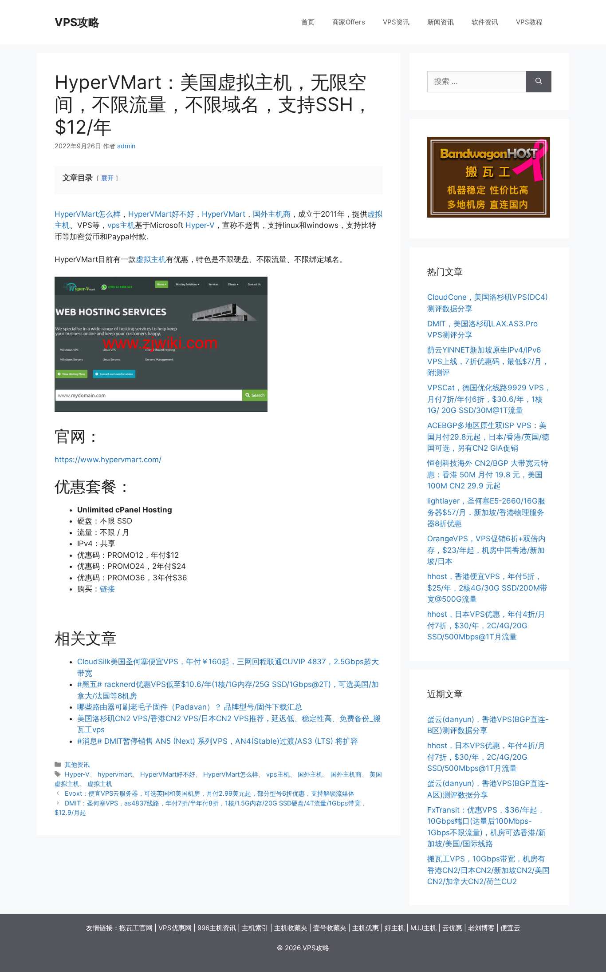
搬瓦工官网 (136, 928)
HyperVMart (223, 214)
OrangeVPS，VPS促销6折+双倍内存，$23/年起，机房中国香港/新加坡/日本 (486, 550)
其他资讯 (77, 764)
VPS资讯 (396, 22)
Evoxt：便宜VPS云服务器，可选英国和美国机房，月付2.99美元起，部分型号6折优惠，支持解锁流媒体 (209, 793)
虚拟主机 (151, 259)
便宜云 (510, 928)
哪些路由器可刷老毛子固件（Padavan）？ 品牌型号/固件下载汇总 (189, 706)
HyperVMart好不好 (161, 214)
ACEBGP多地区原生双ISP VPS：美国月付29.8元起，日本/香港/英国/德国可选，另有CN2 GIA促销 (488, 436)
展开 (107, 178)
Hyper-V (200, 225)
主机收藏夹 (290, 928)
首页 (308, 22)
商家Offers (348, 22)
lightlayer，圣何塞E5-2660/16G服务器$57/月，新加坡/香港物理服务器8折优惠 (486, 512)
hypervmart (115, 774)
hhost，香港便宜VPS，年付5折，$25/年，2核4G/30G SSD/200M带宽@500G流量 (487, 587)
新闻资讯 (440, 22)
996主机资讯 (216, 928)
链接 (107, 588)
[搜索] (538, 81)
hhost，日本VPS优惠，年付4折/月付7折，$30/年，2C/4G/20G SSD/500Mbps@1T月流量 (486, 625)
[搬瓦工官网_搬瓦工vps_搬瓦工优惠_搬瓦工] (488, 214)
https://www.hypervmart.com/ (108, 459)
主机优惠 (365, 928)
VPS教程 (529, 22)
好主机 (395, 928)
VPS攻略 (77, 22)
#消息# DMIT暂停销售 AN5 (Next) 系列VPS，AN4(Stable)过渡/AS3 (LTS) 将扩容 (217, 741)
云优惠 (452, 928)
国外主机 (310, 774)
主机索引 (255, 928)
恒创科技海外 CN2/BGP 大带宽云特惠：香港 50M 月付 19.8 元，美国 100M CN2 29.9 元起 (487, 474)
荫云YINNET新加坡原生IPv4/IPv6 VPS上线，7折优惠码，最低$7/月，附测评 (488, 361)
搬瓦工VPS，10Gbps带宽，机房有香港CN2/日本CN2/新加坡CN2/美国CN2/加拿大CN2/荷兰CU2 (488, 870)
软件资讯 (485, 22)
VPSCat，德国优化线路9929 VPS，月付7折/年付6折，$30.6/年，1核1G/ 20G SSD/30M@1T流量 (489, 399)
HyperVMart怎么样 (88, 214)
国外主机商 (272, 214)
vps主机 (121, 225)
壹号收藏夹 (329, 928)
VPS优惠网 (175, 928)
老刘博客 (481, 928)
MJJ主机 (423, 928)
